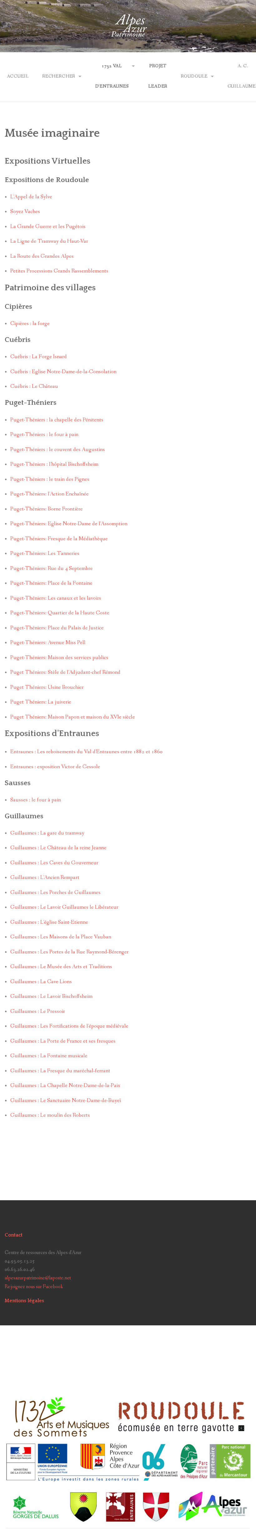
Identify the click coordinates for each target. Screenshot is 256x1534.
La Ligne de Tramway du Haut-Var (49, 241)
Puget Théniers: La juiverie (40, 702)
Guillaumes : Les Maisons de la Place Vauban (60, 937)
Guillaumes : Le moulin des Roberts (50, 1115)
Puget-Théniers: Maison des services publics (59, 657)
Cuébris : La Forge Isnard (38, 356)
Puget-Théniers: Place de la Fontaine (51, 583)
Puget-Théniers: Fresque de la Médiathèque (59, 538)
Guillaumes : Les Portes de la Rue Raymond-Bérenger (69, 952)
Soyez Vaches (25, 211)
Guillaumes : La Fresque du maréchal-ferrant (60, 1070)
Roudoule (194, 76)
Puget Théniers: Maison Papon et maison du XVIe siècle (72, 717)
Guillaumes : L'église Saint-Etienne (49, 922)
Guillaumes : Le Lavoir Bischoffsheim (51, 996)
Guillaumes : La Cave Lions (41, 981)
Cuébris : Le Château (34, 386)
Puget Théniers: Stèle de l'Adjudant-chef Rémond (65, 672)
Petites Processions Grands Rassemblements (59, 271)
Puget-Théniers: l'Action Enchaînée (49, 494)
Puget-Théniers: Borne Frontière (46, 509)
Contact (13, 1235)
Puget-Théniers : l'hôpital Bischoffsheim (54, 464)
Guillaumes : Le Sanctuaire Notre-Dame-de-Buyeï (65, 1100)
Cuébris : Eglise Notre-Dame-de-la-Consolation (63, 371)
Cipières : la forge (30, 323)
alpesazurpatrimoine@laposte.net (38, 1278)
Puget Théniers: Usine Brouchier (47, 687)
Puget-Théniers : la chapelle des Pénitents (56, 420)
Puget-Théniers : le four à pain (44, 434)
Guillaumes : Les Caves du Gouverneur (54, 862)
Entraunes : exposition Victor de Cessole (55, 766)
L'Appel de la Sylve (31, 197)
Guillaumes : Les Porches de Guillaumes (55, 892)
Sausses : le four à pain (35, 800)
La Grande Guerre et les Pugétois (48, 226)
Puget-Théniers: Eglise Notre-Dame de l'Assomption (68, 523)
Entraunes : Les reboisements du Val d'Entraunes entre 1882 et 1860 (86, 751)
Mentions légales (24, 1300)
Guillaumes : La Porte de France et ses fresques (63, 1041)
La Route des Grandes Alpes (42, 256)
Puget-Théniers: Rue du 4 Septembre (51, 568)
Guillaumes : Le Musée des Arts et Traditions (61, 966)
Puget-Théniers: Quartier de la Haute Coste (59, 613)
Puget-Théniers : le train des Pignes (49, 479)
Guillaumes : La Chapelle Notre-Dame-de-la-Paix (65, 1085)
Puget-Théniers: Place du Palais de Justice (57, 628)
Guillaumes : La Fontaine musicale (48, 1055)
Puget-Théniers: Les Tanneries (44, 553)
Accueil (18, 76)
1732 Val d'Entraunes (112, 76)
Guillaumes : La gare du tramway (47, 833)
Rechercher (58, 76)
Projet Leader (157, 76)
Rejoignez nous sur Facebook (34, 1286)
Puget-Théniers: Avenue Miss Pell (48, 642)
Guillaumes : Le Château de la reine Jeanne (58, 847)
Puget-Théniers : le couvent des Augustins (57, 449)
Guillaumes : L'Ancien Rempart (44, 877)
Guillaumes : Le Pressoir (37, 1011)
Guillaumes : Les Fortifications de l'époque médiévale (69, 1026)
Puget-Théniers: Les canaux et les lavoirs (55, 598)
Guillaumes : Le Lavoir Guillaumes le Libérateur (64, 907)
